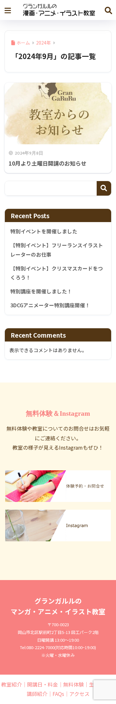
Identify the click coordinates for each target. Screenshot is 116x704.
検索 (104, 188)
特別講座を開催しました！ (41, 291)
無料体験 (73, 684)
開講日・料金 (42, 684)
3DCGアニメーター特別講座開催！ (50, 305)
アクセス (79, 694)
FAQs (58, 694)
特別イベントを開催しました (43, 231)
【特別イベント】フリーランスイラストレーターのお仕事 (56, 249)
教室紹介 (11, 684)
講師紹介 (37, 694)
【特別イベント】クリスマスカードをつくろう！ (56, 273)
